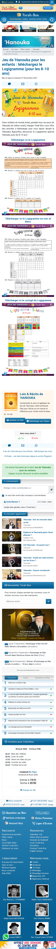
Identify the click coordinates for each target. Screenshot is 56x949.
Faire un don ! (7, 865)
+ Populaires (11, 678)
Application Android (40, 879)
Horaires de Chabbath (39, 840)
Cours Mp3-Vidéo (9, 843)
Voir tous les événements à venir (28, 670)
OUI (22, 438)
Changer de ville (29, 790)
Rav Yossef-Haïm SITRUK (42, 937)
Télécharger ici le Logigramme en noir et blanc (28, 220)
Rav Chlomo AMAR (42, 918)
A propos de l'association (12, 862)
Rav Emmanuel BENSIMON (33, 527)
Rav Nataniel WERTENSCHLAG (34, 576)
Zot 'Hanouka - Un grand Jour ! (36, 545)
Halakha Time (28, 538)
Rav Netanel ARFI (29, 540)
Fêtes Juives (25, 49)
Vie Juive (14, 49)
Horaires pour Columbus (20, 741)
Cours (25, 678)
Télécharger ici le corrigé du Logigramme (28, 300)
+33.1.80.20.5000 (40, 801)
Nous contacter (15, 801)
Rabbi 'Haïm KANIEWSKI (42, 900)
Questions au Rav (42, 678)
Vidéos (25, 19)
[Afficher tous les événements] (16, 2)
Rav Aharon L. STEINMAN (14, 900)
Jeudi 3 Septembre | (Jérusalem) (26, 645)
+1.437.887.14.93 (40, 805)
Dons (45, 19)
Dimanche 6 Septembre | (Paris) (25, 654)
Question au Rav (35, 19)
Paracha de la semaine (11, 834)
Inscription (34, 845)
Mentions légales (9, 868)
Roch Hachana (15, 19)
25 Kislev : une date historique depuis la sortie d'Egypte (27, 456)
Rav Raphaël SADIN (30, 566)
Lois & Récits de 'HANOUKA (31, 396)
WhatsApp (36, 870)
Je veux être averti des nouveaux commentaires (25, 495)
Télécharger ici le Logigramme (28, 140)
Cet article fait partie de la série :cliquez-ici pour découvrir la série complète (28, 470)
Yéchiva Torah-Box (10, 845)
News (4, 840)
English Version (36, 851)
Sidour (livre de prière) (39, 837)
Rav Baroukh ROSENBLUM (33, 550)
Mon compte (9, 2)
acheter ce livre (16, 420)
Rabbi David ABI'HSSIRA (14, 918)
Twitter (35, 862)
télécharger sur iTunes (39, 421)
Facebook (36, 865)
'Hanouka (36, 49)
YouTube (36, 868)
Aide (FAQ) (6, 873)
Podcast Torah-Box (38, 848)
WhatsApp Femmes (40, 873)
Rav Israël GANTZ (14, 937)
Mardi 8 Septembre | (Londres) (28, 662)
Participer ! (48, 8)
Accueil (5, 49)
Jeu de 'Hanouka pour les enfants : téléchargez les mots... (28, 451)
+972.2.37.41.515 (12, 805)
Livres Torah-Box (37, 843)
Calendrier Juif (36, 834)
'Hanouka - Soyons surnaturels (36, 570)
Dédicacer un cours (10, 848)
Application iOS (38, 876)
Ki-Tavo (33, 772)
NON (36, 438)
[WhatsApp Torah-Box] (52, 2)
